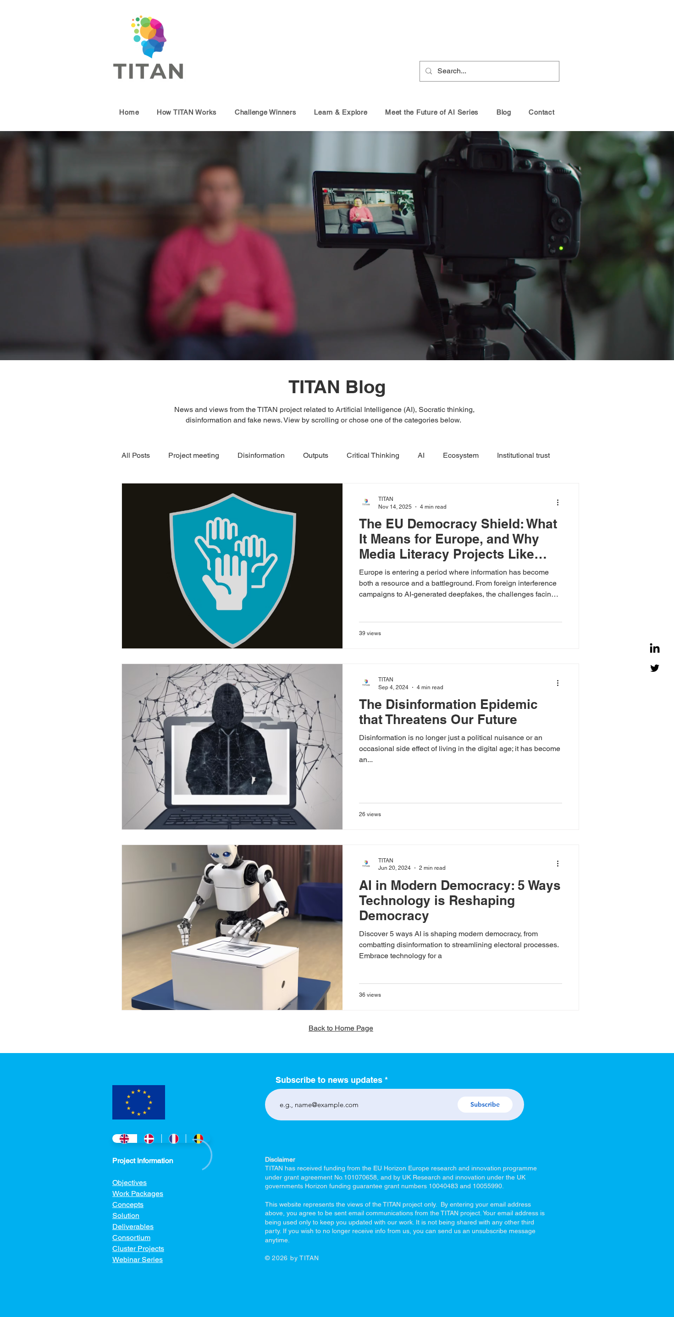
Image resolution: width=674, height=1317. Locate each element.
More (505, 455)
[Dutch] (198, 1138)
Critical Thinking (373, 455)
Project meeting (193, 455)
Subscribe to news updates (329, 1080)
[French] (173, 1138)
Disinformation (261, 455)
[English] (124, 1138)
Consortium (131, 1237)
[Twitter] (655, 668)
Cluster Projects (138, 1248)
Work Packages (137, 1193)
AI (421, 455)
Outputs (315, 455)
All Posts (136, 455)
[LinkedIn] (655, 649)
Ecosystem (461, 455)
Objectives (129, 1182)
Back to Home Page (341, 1028)
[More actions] (560, 502)
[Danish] (149, 1138)
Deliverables (133, 1226)
